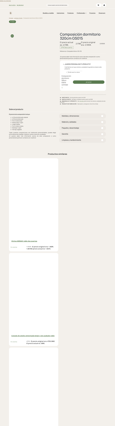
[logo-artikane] (19, 11)
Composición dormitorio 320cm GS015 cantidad (66, 80)
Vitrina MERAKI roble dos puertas (24, 241)
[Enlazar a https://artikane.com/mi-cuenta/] (104, 5)
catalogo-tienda (18, 18)
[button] (82, 116)
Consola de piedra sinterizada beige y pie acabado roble (33, 336)
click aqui (82, 101)
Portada (11, 18)
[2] (32, 51)
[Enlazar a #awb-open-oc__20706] (10, 13)
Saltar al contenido (5, 1)
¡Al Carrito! (89, 82)
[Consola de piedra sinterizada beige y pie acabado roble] (34, 293)
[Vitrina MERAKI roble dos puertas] (34, 199)
